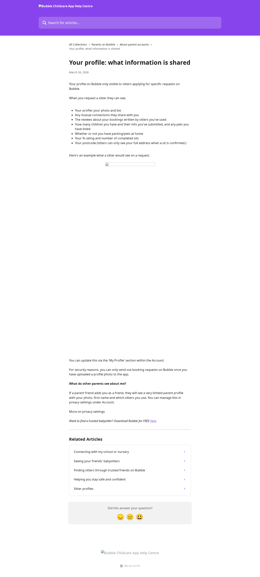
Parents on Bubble (103, 44)
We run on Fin (132, 565)
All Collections (78, 44)
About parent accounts (134, 44)
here (153, 421)
